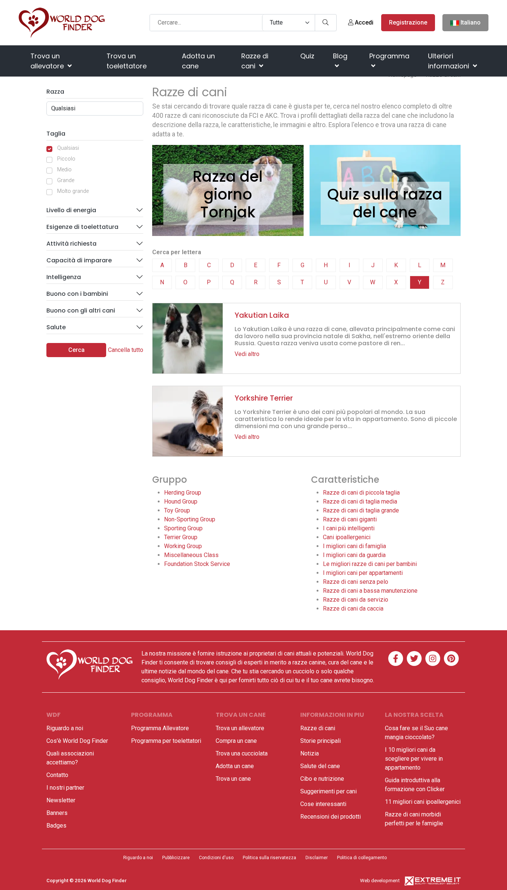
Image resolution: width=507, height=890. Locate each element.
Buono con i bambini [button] (77, 293)
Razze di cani (254, 61)
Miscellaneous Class (191, 555)
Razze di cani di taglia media (360, 501)
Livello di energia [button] (71, 210)
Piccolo (66, 159)
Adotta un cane (198, 61)
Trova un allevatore (48, 61)
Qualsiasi (68, 148)
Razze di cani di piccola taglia (361, 492)
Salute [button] (56, 327)
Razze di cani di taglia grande (361, 510)
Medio (64, 169)
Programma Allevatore (160, 728)
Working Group (183, 546)
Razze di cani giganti (350, 519)
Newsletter (60, 800)
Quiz (307, 56)
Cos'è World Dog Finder (77, 740)
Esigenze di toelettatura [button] (82, 227)
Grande (65, 180)
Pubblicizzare (176, 857)
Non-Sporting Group (189, 519)
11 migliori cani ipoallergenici (423, 801)
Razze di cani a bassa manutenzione (370, 590)
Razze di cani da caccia (353, 608)
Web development (380, 880)
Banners (57, 812)
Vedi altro (247, 353)
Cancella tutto (125, 349)
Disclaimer (316, 857)
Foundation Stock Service (197, 563)
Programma (389, 56)
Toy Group (177, 510)
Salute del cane (320, 766)
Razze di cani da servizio (355, 599)
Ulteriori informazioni (449, 61)
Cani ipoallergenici (346, 537)
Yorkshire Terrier (264, 398)
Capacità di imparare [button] (79, 260)
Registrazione (408, 22)
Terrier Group (180, 537)
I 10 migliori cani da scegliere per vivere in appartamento (414, 758)
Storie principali (320, 740)
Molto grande (73, 191)
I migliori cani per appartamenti (363, 572)
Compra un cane (236, 740)
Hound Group (180, 501)
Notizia (309, 753)
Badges (56, 825)
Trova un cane (233, 778)
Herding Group (182, 492)
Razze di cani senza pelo (355, 581)
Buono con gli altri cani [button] (80, 310)
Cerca (76, 349)
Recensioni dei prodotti (330, 816)
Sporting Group (183, 528)
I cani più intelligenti (348, 528)
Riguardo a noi (64, 728)
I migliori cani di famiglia (354, 546)
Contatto (57, 775)
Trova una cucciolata (242, 753)
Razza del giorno (228, 185)
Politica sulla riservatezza (269, 857)
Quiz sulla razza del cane (384, 203)
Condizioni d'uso (216, 857)
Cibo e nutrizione (322, 778)
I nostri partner (65, 787)
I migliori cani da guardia (354, 555)
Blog (340, 56)
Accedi (363, 22)
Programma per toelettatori (166, 740)
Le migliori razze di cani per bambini (370, 563)
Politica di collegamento (362, 857)
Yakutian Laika (262, 315)
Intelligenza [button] (63, 277)
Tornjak (227, 212)
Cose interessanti (323, 804)
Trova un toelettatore (127, 61)
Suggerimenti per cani (328, 791)
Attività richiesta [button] (71, 243)
